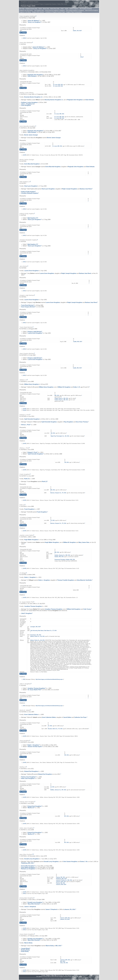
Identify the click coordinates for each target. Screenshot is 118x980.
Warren (28, 943)
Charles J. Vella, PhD (51, 975)
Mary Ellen (34, 904)
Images (66, 8)
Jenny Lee (34, 22)
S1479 (24, 155)
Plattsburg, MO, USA (27, 863)
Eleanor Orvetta (35, 746)
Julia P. (26, 613)
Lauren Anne (31, 270)
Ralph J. (33, 745)
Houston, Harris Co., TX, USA (55, 728)
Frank (29, 509)
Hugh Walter (31, 539)
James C (30, 906)
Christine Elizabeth (29, 193)
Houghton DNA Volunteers (38, 12)
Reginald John (35, 74)
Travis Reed (27, 305)
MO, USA (57, 395)
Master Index (46, 8)
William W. (64, 387)
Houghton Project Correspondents (74, 12)
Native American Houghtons (91, 10)
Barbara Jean (86, 189)
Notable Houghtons (74, 8)
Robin (25, 951)
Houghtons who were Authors (26, 10)
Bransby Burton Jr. (33, 97)
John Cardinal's (51, 978)
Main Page (21, 8)
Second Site (57, 978)
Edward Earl (31, 771)
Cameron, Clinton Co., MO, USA (64, 880)
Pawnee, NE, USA (60, 877)
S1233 (24, 410)
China (81, 57)
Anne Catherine (31, 714)
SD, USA (53, 433)
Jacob (67, 717)
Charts (62, 8)
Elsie (32, 76)
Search (40, 8)
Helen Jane (27, 778)
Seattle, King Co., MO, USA (61, 398)
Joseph (25, 948)
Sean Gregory (28, 306)
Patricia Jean (28, 777)
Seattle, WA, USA (77, 341)
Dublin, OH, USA (77, 30)
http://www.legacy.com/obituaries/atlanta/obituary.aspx (49, 679)
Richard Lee (28, 868)
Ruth (26, 478)
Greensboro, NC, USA (35, 634)
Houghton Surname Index (31, 8)
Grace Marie (28, 867)
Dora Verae (82, 422)
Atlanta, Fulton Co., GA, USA (37, 636)
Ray (68, 422)
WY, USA (66, 816)
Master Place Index (54, 8)
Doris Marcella (31, 164)
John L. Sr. (27, 104)
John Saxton (70, 861)
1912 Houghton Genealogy (86, 8)
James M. (33, 20)
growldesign (73, 978)
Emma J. (84, 861)
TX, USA (52, 520)
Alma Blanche (84, 580)
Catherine (80, 717)
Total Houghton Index (39, 10)
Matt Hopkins (32, 218)
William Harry (31, 384)
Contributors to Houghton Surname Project (55, 12)
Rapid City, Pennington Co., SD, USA (60, 436)
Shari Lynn (30, 186)
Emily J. (76, 387)
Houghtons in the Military (25, 12)
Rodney (25, 950)
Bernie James (31, 135)
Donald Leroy (31, 858)
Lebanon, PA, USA (69, 909)
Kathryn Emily (28, 191)
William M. (69, 542)
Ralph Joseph (69, 189)
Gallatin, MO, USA (59, 556)
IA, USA (52, 786)
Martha (31, 807)
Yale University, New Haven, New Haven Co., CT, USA (43, 630)
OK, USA (66, 755)
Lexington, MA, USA (35, 626)
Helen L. (30, 577)
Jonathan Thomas (33, 606)
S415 (24, 38)
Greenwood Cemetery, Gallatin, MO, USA (65, 559)
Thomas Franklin (65, 580)
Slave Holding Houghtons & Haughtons (75, 10)
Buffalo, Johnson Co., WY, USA (58, 789)
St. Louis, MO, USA (58, 84)
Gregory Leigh (35, 331)
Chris (26, 105)
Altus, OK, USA (64, 962)
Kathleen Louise (29, 102)
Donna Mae (28, 866)
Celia (87, 609)
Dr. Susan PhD (34, 689)
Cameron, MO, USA (61, 881)
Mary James (84, 542)
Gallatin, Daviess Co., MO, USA (62, 555)
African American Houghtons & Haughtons (55, 10)
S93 (24, 679)
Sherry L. (25, 424)
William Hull (73, 609)
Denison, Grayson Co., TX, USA (58, 492)
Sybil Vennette (31, 419)
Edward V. (32, 452)
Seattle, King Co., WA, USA (61, 399)
